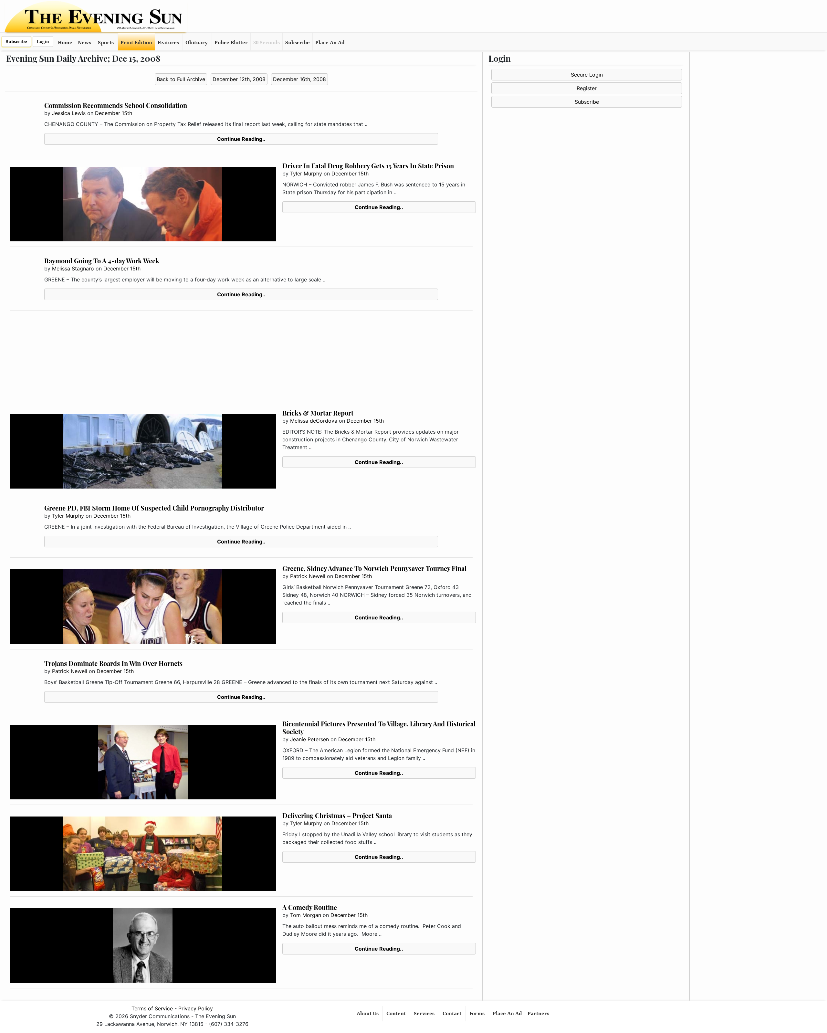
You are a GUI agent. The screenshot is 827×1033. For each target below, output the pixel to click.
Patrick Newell (307, 576)
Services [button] (425, 1014)
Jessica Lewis (69, 113)
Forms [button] (477, 1014)
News (84, 43)
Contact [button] (453, 1014)
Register (587, 88)
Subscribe (16, 41)
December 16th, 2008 (299, 79)
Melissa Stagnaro (73, 268)
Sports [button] (106, 43)
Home (65, 43)
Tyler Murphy (306, 173)
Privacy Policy (195, 1008)
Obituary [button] (196, 43)
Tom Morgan (305, 915)
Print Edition (136, 43)
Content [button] (396, 1014)
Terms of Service (152, 1008)
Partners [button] (539, 1014)
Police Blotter (231, 43)
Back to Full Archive (181, 79)
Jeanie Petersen (309, 739)
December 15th (113, 113)
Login (43, 41)
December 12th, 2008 (239, 79)
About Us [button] (368, 1014)
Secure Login (587, 74)
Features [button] (168, 43)
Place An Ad (330, 43)
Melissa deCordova (313, 420)
